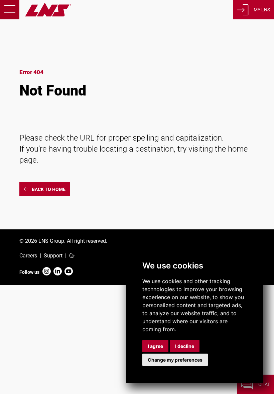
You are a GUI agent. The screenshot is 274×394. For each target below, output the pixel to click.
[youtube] (68, 272)
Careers (28, 255)
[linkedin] (57, 272)
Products (44, 60)
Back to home (48, 189)
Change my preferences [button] (175, 360)
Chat (264, 384)
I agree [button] (155, 346)
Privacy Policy (37, 291)
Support (53, 255)
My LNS (262, 9)
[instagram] (46, 272)
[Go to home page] (35, 15)
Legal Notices (37, 301)
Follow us (29, 272)
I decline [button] (184, 346)
